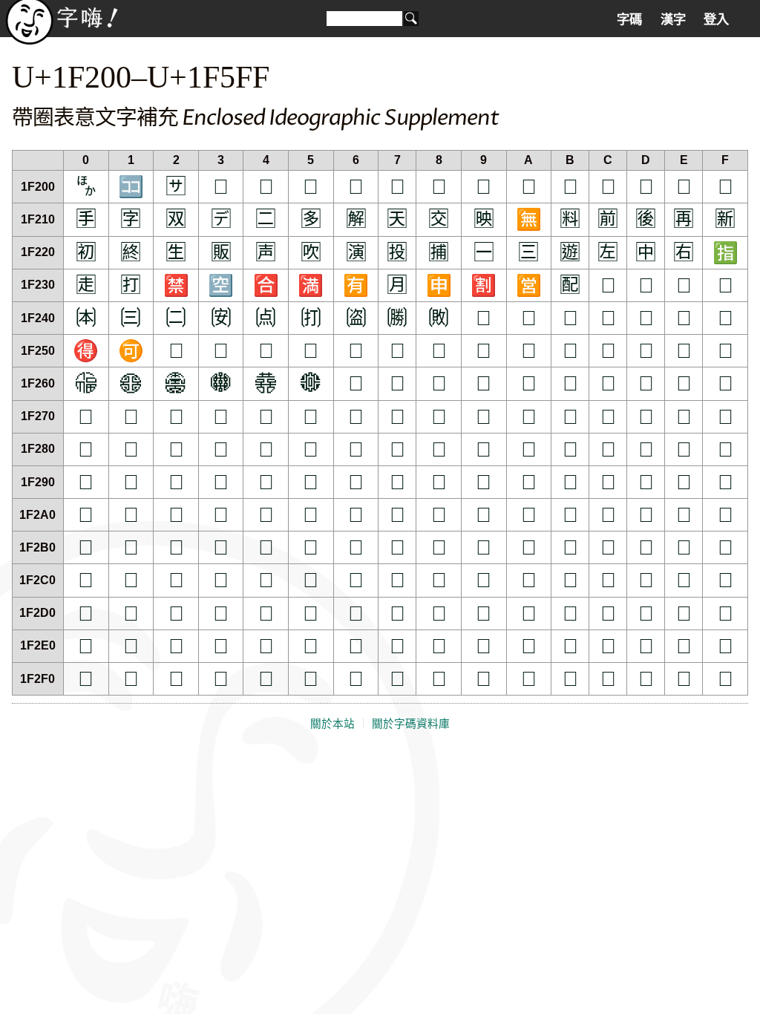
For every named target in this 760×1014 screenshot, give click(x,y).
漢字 (673, 19)
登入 (716, 19)
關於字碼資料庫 (411, 724)
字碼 (629, 19)
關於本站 (332, 724)
